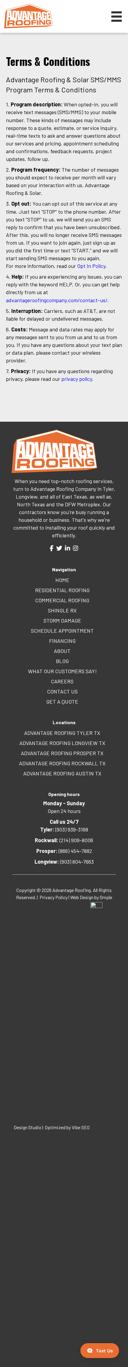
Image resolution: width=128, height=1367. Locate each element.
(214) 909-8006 (64, 840)
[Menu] (116, 16)
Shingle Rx (62, 610)
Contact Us (62, 691)
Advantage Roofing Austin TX (62, 773)
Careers (62, 681)
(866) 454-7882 (64, 851)
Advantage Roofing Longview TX (62, 743)
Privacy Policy (54, 897)
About (62, 651)
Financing (62, 640)
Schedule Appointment (62, 630)
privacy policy (76, 379)
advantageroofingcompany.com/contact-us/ (56, 300)
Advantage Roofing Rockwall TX (62, 763)
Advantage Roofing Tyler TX (62, 733)
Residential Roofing (62, 590)
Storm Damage (62, 620)
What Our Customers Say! (62, 671)
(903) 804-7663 (64, 861)
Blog (62, 661)
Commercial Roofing (62, 600)
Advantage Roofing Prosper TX (62, 753)
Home (62, 580)
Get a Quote (62, 701)
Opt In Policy (91, 266)
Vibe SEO (81, 1127)
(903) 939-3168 (64, 829)
